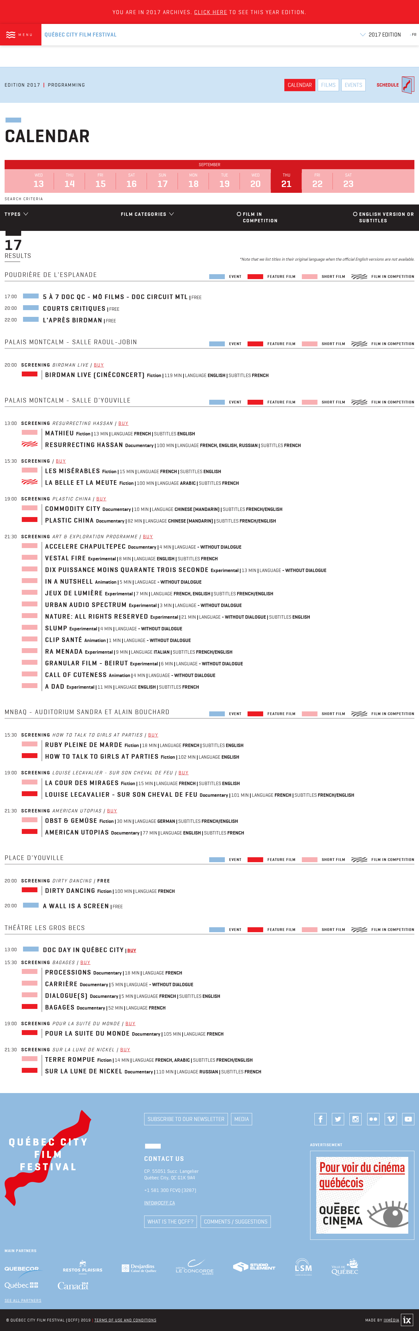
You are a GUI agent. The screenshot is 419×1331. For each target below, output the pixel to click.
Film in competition (260, 217)
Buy (99, 365)
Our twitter (338, 1119)
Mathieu (59, 433)
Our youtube (408, 1119)
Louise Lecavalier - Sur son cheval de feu (121, 795)
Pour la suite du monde (87, 1033)
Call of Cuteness (76, 675)
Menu (25, 34)
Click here (210, 12)
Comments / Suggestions (235, 1221)
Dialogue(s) (66, 996)
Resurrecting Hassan (84, 445)
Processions (68, 972)
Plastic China (69, 520)
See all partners (23, 1300)
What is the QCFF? (171, 1221)
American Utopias (77, 832)
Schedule (388, 85)
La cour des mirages (82, 783)
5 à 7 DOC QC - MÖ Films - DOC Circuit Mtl (115, 297)
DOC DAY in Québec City (83, 950)
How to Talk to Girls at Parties (102, 757)
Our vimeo (391, 1119)
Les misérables (72, 471)
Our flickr (373, 1119)
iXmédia (391, 1319)
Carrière (61, 984)
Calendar (300, 85)
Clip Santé (64, 640)
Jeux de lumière (74, 593)
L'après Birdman (72, 320)
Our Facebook (320, 1119)
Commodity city (73, 509)
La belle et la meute (81, 483)
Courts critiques (74, 309)
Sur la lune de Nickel (84, 1071)
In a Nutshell (69, 582)
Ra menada (64, 652)
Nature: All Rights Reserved (96, 617)
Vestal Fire (65, 558)
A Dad (55, 687)
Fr (413, 34)
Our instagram (355, 1119)
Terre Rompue (70, 1060)
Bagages (60, 1007)
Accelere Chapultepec (85, 547)
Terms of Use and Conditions (125, 1319)
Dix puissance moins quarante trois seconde (127, 570)
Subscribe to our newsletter (186, 1119)
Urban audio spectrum (86, 605)
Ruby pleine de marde (84, 745)
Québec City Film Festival (80, 34)
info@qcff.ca (159, 1203)
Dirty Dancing (70, 891)
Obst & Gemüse (71, 821)
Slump (56, 628)
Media (241, 1119)
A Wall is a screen (76, 906)
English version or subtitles (386, 217)
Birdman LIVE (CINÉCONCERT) (95, 375)
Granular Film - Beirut (86, 663)
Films (328, 85)
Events (353, 85)
